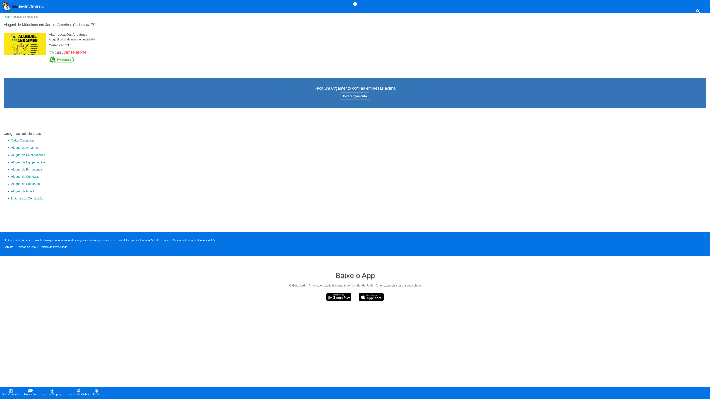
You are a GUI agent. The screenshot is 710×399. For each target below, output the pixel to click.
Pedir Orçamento (355, 96)
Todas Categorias (22, 140)
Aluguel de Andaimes (25, 147)
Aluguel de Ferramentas (27, 169)
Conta (96, 394)
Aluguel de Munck (23, 191)
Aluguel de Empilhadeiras (28, 155)
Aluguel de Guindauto (25, 183)
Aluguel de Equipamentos (28, 162)
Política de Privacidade (53, 246)
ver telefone (75, 52)
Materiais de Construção (27, 198)
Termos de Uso (26, 246)
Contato (8, 246)
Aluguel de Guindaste (25, 176)
